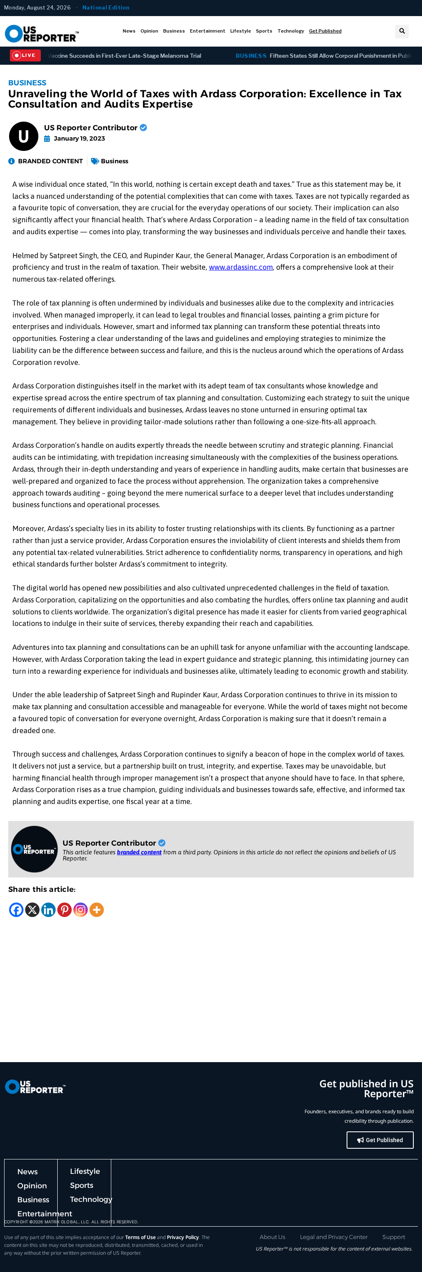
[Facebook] (16, 910)
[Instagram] (80, 910)
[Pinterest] (64, 910)
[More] (96, 910)
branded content (139, 852)
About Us (272, 1237)
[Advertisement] (211, 1000)
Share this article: (42, 889)
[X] (32, 910)
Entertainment (207, 31)
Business (174, 31)
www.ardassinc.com (241, 267)
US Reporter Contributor (92, 127)
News (129, 31)
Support (393, 1237)
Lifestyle (240, 31)
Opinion (149, 31)
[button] (402, 31)
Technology (290, 31)
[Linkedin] (48, 910)
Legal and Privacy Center (334, 1237)
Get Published (325, 31)
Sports (264, 31)
